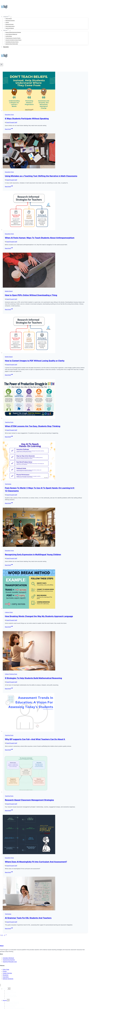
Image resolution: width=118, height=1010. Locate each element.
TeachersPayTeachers (9, 959)
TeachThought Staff (11, 122)
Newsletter (6, 46)
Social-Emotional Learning (11, 996)
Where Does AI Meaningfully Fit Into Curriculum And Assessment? (36, 862)
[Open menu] (1, 64)
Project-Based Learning (10, 26)
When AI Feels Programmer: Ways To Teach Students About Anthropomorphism (39, 238)
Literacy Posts (9, 612)
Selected (5, 1000)
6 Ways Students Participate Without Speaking (27, 118)
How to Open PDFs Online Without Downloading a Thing (31, 295)
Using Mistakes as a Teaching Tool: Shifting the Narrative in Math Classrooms (41, 176)
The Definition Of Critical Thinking (11, 41)
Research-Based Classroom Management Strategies (29, 800)
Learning (7, 22)
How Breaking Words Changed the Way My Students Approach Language (39, 616)
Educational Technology (10, 20)
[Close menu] (0, 985)
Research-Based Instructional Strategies (13, 32)
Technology (8, 484)
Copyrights (6, 977)
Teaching (7, 998)
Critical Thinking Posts (11, 674)
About (2, 945)
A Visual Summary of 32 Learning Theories (14, 1008)
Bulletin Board (9, 291)
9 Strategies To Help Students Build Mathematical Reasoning (33, 678)
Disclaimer (5, 975)
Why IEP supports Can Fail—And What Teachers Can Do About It (35, 739)
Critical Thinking (8, 18)
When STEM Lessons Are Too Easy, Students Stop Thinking (32, 426)
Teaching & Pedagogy (9, 28)
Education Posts (9, 114)
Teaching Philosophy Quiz (10, 961)
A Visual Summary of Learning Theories (12, 38)
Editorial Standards (8, 978)
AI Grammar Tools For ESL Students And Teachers (28, 918)
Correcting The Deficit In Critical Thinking (13, 39)
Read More (9, 129)
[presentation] (45, 92)
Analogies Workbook (8, 958)
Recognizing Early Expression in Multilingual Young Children (33, 554)
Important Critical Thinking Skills (11, 43)
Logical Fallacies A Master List (11, 34)
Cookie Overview (7, 973)
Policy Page (6, 969)
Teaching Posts (9, 422)
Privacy (5, 971)
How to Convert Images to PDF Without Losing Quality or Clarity (34, 361)
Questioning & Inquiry (9, 24)
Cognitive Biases (8, 36)
